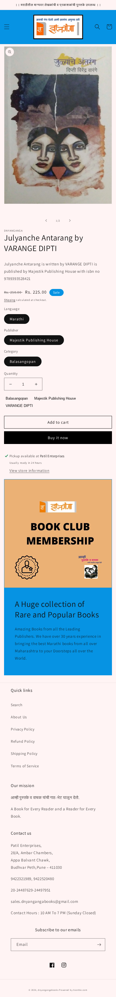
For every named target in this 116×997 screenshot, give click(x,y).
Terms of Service (25, 766)
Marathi (17, 319)
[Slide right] (70, 220)
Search (17, 704)
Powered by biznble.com (73, 989)
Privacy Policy (22, 729)
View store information (29, 470)
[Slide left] (46, 220)
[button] (7, 27)
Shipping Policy (24, 753)
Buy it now (58, 437)
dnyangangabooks (48, 989)
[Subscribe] (99, 944)
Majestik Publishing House (34, 340)
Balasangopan (23, 361)
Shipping (9, 300)
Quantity (11, 373)
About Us (19, 717)
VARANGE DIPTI (19, 406)
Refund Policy (23, 741)
